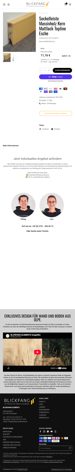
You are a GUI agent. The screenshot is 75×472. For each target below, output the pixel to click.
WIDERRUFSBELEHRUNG (11, 442)
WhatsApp (52, 103)
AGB (4, 440)
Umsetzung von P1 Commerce (61, 469)
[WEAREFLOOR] (37, 4)
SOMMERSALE (44, 412)
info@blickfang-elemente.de (17, 421)
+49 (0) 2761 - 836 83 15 (42, 226)
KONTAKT (6, 434)
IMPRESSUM (7, 432)
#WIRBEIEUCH (44, 418)
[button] (4, 4)
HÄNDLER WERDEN (9, 448)
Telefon (43, 103)
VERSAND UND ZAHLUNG (12, 445)
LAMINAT (42, 407)
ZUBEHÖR (42, 415)
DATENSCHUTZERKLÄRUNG (12, 437)
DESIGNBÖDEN (44, 410)
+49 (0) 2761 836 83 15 (14, 417)
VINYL (41, 404)
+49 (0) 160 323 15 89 (18, 419)
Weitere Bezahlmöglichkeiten (55, 81)
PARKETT (42, 402)
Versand (54, 62)
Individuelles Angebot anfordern (56, 113)
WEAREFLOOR (22, 469)
